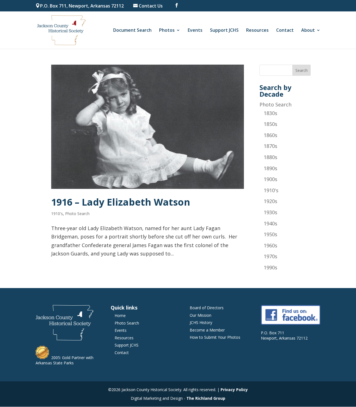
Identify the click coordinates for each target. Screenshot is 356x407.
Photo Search (77, 213)
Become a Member (207, 330)
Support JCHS (224, 30)
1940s (270, 223)
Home (120, 315)
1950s (270, 234)
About (308, 30)
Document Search (132, 30)
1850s (270, 124)
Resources (257, 30)
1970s (270, 256)
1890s (270, 168)
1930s (270, 212)
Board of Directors (207, 307)
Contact (285, 30)
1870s (270, 146)
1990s (270, 267)
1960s (270, 245)
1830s (270, 113)
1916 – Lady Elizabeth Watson (120, 202)
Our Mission (200, 315)
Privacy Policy (234, 389)
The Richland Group (205, 398)
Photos (167, 30)
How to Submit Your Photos (215, 337)
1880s (270, 157)
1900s (270, 179)
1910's (57, 213)
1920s (270, 201)
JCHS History (201, 322)
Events (195, 30)
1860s (270, 135)
